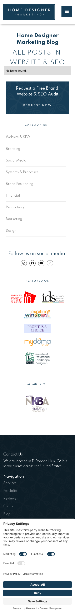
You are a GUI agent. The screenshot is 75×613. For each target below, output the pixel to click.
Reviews (9, 498)
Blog (6, 514)
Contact (9, 506)
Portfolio (10, 491)
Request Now (37, 105)
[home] (29, 12)
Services (9, 483)
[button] (66, 11)
